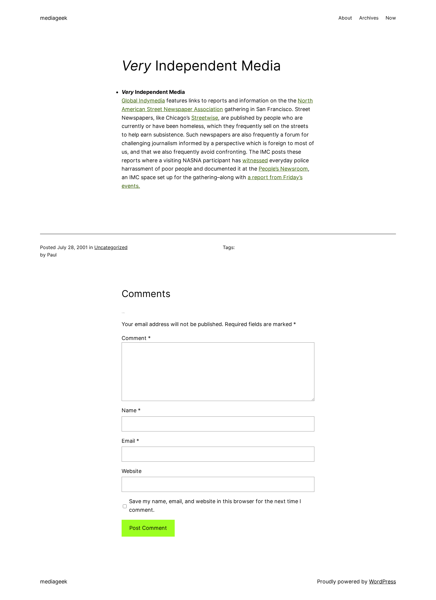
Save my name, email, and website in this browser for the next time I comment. (215, 505)
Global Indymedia (143, 100)
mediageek (53, 18)
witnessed (255, 160)
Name (131, 410)
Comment (136, 338)
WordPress (382, 581)
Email (130, 441)
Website (131, 471)
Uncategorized (111, 247)
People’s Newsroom (283, 169)
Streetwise (204, 118)
